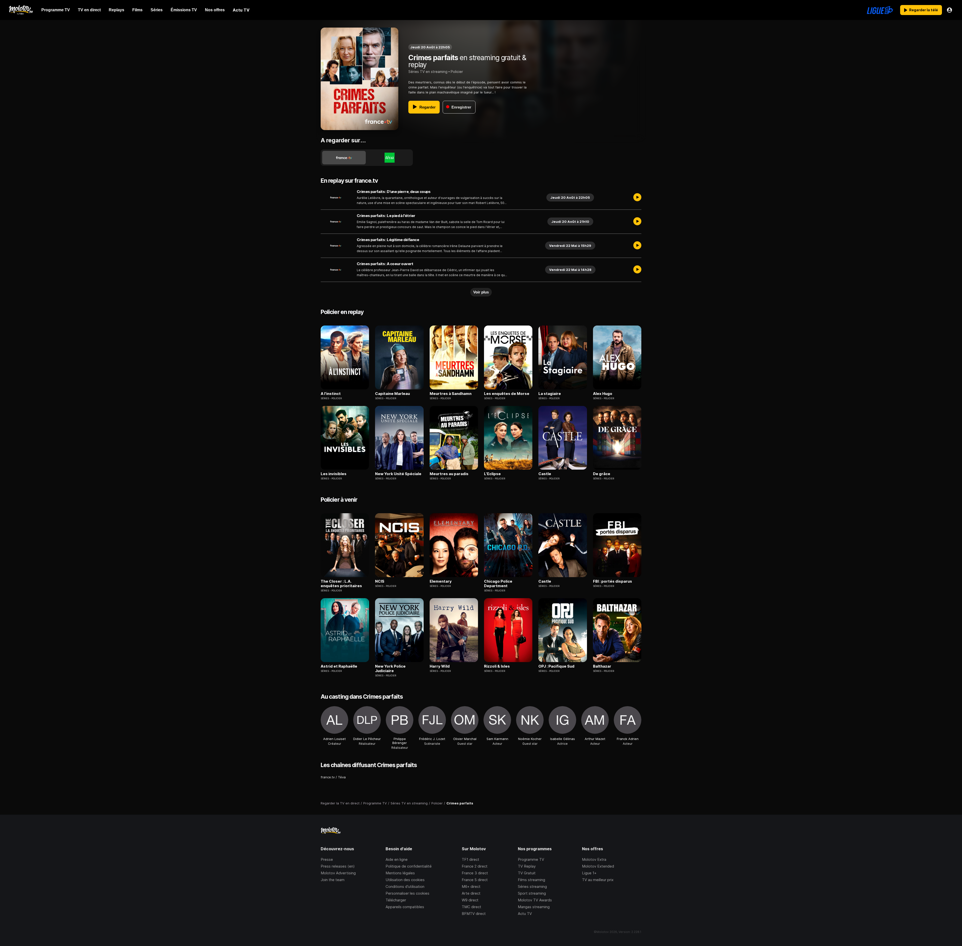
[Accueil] (20, 10)
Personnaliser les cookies (407, 893)
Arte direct (471, 893)
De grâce (601, 474)
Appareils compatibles (405, 906)
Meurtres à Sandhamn (450, 393)
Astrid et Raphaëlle (339, 666)
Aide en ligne (397, 859)
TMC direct (471, 906)
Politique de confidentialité (409, 866)
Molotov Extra (594, 859)
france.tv (328, 777)
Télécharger (396, 900)
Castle (544, 474)
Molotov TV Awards (535, 900)
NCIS (379, 581)
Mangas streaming (534, 906)
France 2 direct (475, 866)
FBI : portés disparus (612, 581)
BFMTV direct (474, 913)
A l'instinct (331, 393)
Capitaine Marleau (392, 393)
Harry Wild (440, 666)
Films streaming (531, 879)
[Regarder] (637, 197)
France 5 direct (475, 879)
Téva (342, 777)
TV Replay (527, 866)
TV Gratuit (527, 873)
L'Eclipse (492, 474)
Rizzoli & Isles (497, 666)
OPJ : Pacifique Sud (556, 666)
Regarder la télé (923, 10)
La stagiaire (549, 393)
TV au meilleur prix (598, 879)
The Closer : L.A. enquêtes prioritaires (341, 583)
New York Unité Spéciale (398, 474)
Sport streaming (532, 893)
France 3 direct (475, 873)
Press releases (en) (338, 866)
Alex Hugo (602, 393)
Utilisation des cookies (405, 879)
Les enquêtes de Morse (506, 393)
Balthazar (602, 666)
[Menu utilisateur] (949, 10)
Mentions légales (400, 873)
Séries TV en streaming (427, 71)
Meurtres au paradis (449, 474)
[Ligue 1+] (880, 10)
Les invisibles (333, 474)
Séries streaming (532, 886)
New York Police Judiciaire (390, 668)
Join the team (332, 879)
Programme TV (531, 859)
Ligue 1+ (589, 873)
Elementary (441, 581)
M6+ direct (471, 886)
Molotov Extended (598, 866)
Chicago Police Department (498, 583)
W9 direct (470, 900)
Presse (327, 859)
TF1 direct (470, 859)
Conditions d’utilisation (405, 886)
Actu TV (525, 913)
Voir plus (481, 292)
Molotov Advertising (338, 873)
